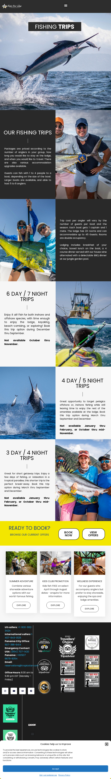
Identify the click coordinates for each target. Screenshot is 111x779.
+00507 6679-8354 (15, 656)
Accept (55, 768)
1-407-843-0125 (19, 636)
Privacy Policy (64, 775)
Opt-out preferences (48, 775)
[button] (106, 744)
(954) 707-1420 (20, 651)
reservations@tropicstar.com (22, 665)
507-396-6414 (13, 644)
